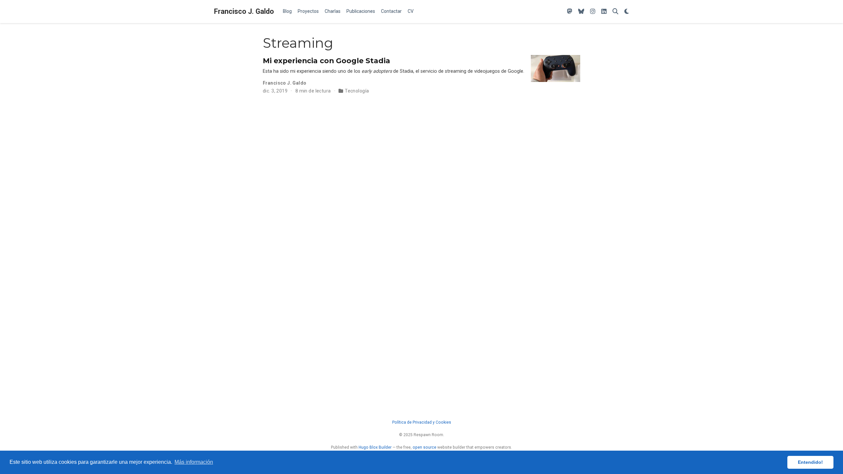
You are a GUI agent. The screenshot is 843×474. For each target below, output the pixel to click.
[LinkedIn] (604, 11)
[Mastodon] (569, 11)
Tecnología (357, 90)
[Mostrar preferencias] (626, 11)
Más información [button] (194, 462)
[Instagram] (592, 11)
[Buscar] (615, 11)
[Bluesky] (581, 11)
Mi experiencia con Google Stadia (326, 60)
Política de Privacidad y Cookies (421, 422)
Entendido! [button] (810, 462)
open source (424, 447)
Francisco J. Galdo (244, 11)
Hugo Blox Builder (375, 447)
